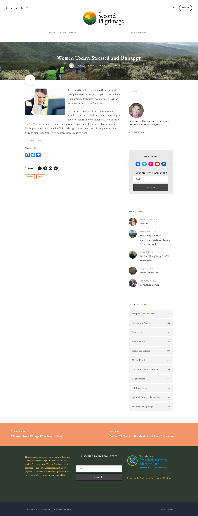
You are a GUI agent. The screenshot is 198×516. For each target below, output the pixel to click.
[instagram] (27, 8)
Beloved (144, 223)
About (170, 509)
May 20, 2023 (146, 268)
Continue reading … (36, 140)
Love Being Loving (149, 284)
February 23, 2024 (149, 219)
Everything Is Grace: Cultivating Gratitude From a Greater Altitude (155, 240)
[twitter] (17, 8)
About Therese (68, 32)
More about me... (136, 131)
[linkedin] (11, 8)
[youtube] (22, 8)
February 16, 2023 (149, 280)
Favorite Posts (138, 32)
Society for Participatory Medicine (155, 478)
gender (30, 177)
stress (40, 177)
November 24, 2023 (150, 231)
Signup (185, 8)
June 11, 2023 (146, 252)
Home (52, 32)
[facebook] (6, 8)
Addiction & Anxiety (110, 66)
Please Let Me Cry (149, 272)
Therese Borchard (86, 66)
